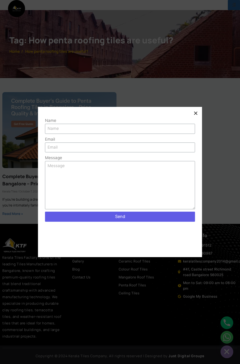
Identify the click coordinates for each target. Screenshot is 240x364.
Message (53, 157)
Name (50, 120)
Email (50, 139)
